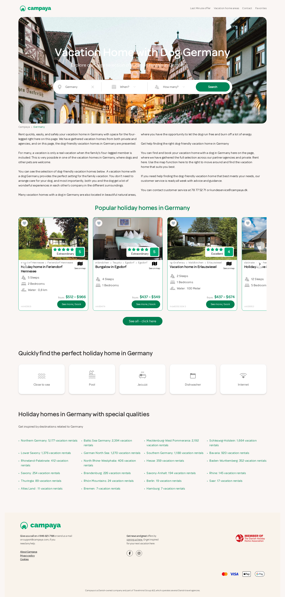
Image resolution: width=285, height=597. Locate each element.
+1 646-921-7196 (45, 536)
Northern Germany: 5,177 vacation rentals (49, 441)
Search (212, 87)
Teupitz (117, 262)
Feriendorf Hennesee (31, 262)
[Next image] (259, 264)
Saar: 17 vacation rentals (225, 481)
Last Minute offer (200, 8)
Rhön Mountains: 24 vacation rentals (109, 481)
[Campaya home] (34, 8)
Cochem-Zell (266, 262)
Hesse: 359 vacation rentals (165, 461)
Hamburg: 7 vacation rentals (166, 489)
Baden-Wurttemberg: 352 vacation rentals (237, 461)
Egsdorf (129, 262)
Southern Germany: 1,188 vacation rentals (175, 453)
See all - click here (142, 321)
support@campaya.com (36, 539)
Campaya (24, 127)
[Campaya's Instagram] (139, 553)
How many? (170, 87)
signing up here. (135, 539)
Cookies (24, 559)
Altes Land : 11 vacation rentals (41, 489)
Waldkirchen (196, 262)
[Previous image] (25, 264)
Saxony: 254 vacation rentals (40, 473)
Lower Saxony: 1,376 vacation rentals (46, 453)
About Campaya (28, 551)
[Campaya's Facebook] (130, 553)
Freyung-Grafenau (173, 262)
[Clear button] (93, 87)
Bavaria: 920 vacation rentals (229, 453)
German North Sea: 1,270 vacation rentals (112, 453)
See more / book (71, 304)
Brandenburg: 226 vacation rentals (107, 473)
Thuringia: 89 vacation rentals (41, 481)
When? (124, 87)
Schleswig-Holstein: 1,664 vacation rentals (233, 443)
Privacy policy (27, 555)
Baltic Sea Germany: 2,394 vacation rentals (108, 443)
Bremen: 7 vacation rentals (102, 489)
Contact (247, 8)
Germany (39, 127)
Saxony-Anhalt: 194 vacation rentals (171, 473)
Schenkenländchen (97, 262)
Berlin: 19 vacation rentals (164, 481)
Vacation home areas (226, 8)
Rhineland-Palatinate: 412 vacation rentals (44, 463)
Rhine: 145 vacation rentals (227, 473)
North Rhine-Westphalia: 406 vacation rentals (110, 463)
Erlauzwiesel (214, 262)
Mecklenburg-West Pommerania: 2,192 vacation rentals (173, 443)
